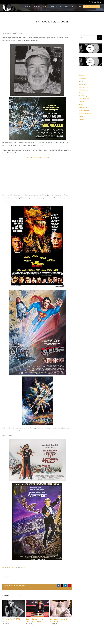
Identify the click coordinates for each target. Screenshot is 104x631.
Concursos (82, 93)
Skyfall (81, 116)
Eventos (81, 101)
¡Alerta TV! (82, 75)
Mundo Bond (83, 107)
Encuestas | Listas (84, 99)
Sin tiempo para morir (85, 113)
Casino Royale (83, 84)
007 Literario (82, 78)
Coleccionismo (83, 90)
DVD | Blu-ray (83, 96)
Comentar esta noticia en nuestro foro (13, 567)
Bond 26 (81, 81)
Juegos (81, 104)
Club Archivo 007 (84, 87)
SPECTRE (81, 119)
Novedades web (84, 110)
